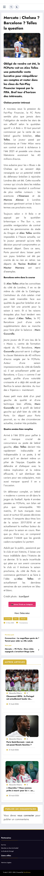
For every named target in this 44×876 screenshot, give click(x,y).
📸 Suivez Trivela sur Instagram (22, 604)
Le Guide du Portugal (7, 851)
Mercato (23, 619)
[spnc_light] (16, 7)
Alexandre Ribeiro (15, 693)
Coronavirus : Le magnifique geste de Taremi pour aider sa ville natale (21, 639)
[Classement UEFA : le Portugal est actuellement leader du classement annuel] (22, 680)
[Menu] (4, 7)
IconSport (24, 596)
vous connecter (25, 815)
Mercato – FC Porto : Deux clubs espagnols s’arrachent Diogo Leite (19, 650)
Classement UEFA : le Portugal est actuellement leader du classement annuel (20, 697)
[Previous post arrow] (38, 638)
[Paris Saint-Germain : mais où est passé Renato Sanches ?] (22, 726)
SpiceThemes (26, 872)
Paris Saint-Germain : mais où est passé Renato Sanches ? (19, 743)
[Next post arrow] (38, 649)
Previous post (9, 635)
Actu (15, 619)
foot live (3, 845)
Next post (8, 645)
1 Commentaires (23, 623)
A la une (7, 619)
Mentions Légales (6, 862)
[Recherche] (11, 7)
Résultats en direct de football (9, 848)
